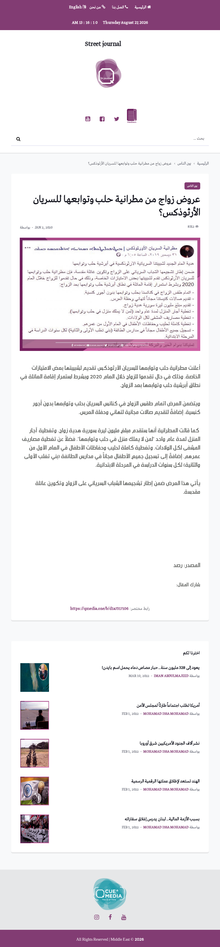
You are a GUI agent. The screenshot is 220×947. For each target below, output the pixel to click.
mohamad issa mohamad (165, 714)
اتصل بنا (118, 7)
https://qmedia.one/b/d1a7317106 (99, 608)
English (75, 7)
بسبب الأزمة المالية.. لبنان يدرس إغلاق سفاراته (162, 819)
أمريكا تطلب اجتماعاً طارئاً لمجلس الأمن (168, 705)
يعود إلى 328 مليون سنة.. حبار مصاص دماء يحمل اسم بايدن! (151, 668)
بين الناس (184, 163)
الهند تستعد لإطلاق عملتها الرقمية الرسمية (165, 781)
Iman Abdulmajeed (171, 676)
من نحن (96, 7)
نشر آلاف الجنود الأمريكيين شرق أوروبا (170, 743)
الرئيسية (141, 7)
